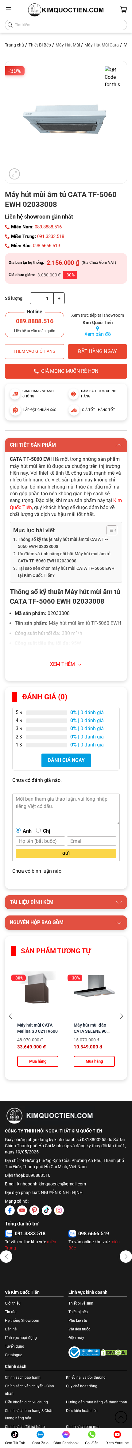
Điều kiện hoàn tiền (82, 1411)
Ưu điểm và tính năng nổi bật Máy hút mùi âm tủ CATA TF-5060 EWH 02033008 (64, 557)
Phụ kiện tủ (77, 1320)
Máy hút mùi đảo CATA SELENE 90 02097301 (90, 1031)
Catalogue (13, 1355)
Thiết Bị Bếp (40, 44)
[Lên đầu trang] (121, 1417)
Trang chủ (14, 44)
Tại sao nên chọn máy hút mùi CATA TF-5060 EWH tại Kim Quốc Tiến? (66, 572)
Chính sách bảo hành (23, 1377)
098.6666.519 (46, 245)
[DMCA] (114, 1352)
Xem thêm (62, 664)
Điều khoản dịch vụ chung (26, 1402)
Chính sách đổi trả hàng (25, 1427)
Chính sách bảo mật (83, 1427)
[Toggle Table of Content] (109, 530)
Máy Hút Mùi (68, 44)
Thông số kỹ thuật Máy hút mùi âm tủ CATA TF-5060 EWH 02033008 (63, 543)
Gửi (66, 853)
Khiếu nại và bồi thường (86, 1377)
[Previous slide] (10, 1016)
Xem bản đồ (97, 334)
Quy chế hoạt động (81, 1386)
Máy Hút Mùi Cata (101, 44)
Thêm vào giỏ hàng (35, 351)
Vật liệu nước (79, 1329)
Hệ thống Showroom (22, 1320)
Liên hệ (11, 1329)
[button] (6, 1256)
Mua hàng (37, 1061)
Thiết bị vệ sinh (80, 1303)
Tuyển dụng (14, 1346)
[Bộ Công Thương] (84, 1352)
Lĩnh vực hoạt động (21, 1338)
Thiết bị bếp (78, 1312)
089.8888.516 (48, 227)
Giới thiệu (13, 1303)
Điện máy (76, 1338)
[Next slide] (121, 1016)
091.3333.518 (50, 236)
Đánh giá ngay (66, 760)
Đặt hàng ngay (97, 351)
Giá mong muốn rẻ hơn (69, 371)
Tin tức (10, 1312)
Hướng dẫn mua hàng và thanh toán (96, 1402)
